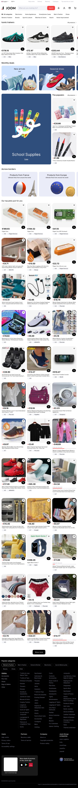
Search (51, 8)
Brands (17, 17)
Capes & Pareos (68, 694)
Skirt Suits (66, 706)
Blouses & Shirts (25, 699)
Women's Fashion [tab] (8, 665)
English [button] (5, 1)
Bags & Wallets (6, 684)
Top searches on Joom (67, 1)
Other (3, 687)
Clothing (4, 673)
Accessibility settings (8, 746)
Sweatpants (52, 691)
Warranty (47, 1)
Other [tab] (21, 669)
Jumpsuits (66, 673)
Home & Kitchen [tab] (35, 665)
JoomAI (61, 751)
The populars (58, 95)
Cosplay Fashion (25, 702)
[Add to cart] (22, 49)
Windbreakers (53, 699)
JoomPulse (62, 745)
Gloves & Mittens (68, 711)
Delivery (40, 1)
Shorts (36, 710)
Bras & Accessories (40, 694)
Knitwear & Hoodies (26, 681)
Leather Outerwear (69, 714)
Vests (65, 725)
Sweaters (37, 689)
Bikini (36, 724)
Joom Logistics (64, 739)
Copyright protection (46, 740)
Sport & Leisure (27, 17)
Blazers (51, 721)
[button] (22, 765)
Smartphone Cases (45, 14)
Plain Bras (52, 685)
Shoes (67, 14)
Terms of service (26, 740)
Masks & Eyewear (68, 717)
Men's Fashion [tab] (22, 665)
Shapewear (66, 685)
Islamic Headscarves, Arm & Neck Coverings (69, 698)
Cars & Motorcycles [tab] (61, 665)
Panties (51, 712)
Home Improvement (63, 17)
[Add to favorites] (22, 27)
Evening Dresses (39, 697)
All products (71, 22)
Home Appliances (30, 14)
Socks (22, 727)
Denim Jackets (68, 709)
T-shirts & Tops (24, 678)
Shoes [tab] (13, 669)
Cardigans (37, 721)
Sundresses (52, 688)
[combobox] (32, 8)
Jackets (36, 683)
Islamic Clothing (54, 726)
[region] (39, 41)
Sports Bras (67, 688)
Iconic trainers (8, 22)
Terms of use (6, 743)
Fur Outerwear (53, 723)
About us (43, 737)
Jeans (36, 700)
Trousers (22, 686)
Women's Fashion (7, 17)
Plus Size (4, 679)
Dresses (22, 683)
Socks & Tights (24, 709)
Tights (51, 696)
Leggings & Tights (54, 702)
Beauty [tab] (5, 669)
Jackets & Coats (25, 696)
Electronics (18, 14)
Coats (51, 673)
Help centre (31, 1)
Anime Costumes (54, 715)
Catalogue (55, 1)
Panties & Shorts (68, 703)
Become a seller (26, 737)
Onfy (60, 742)
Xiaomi (51, 17)
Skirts (36, 686)
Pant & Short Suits (40, 716)
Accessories (5, 676)
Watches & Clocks (40, 17)
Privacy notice (6, 740)
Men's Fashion (58, 14)
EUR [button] (12, 1)
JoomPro (62, 748)
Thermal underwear (69, 727)
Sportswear (38, 673)
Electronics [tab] (47, 665)
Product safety (44, 743)
